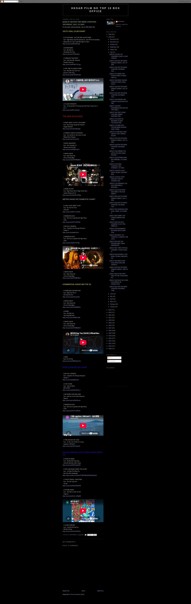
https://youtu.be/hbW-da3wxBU (72, 465)
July (111, 52)
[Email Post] (85, 534)
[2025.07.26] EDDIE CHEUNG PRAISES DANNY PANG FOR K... (118, 82)
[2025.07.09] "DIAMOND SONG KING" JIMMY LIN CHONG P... (119, 211)
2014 (110, 335)
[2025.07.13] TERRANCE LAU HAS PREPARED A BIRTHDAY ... (118, 185)
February (113, 304)
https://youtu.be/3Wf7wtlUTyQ (71, 44)
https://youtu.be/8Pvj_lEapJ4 (71, 110)
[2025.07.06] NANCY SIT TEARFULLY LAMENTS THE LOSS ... (119, 237)
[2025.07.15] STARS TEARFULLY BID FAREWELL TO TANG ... (118, 166)
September (113, 47)
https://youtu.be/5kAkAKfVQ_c (72, 390)
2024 (110, 310)
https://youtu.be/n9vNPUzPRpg (72, 195)
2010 (110, 346)
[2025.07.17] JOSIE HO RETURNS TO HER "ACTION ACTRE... (116, 121)
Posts (111, 357)
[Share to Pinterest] (96, 535)
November (113, 42)
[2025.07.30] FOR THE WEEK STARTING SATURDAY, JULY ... (118, 69)
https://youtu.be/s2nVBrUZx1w (71, 400)
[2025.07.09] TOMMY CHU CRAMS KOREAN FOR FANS (117, 217)
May (111, 296)
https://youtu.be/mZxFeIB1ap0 (71, 129)
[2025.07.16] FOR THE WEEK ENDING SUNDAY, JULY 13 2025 (118, 140)
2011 (110, 343)
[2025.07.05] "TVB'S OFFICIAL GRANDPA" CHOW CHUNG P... (119, 250)
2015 (110, 333)
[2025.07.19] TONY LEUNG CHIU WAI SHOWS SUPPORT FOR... (118, 114)
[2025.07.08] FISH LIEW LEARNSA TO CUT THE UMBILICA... (117, 224)
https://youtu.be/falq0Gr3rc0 (71, 232)
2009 (110, 348)
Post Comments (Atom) (77, 594)
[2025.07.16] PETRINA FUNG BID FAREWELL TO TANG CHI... (118, 159)
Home (83, 591)
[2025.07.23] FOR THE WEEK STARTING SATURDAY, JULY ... (118, 95)
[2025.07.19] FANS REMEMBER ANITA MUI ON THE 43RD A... (119, 108)
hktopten (121, 21)
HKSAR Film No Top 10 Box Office (95, 10)
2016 (110, 330)
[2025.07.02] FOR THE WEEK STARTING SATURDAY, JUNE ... (118, 288)
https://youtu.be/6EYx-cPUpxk (71, 212)
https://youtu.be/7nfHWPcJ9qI (71, 317)
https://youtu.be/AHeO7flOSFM (72, 485)
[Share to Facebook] (94, 535)
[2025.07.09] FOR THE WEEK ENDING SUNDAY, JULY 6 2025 (118, 198)
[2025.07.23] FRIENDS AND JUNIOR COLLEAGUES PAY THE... (119, 101)
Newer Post (66, 591)
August (112, 49)
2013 (110, 338)
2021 (110, 317)
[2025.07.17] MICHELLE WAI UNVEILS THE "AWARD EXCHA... (118, 133)
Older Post (100, 591)
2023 (110, 312)
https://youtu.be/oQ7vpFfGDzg (71, 531)
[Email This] (88, 535)
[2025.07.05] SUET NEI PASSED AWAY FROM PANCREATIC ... (117, 243)
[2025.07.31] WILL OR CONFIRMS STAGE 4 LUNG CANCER (119, 56)
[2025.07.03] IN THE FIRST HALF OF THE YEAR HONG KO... (119, 275)
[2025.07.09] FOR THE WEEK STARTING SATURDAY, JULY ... (118, 204)
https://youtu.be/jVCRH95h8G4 (71, 160)
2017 (110, 328)
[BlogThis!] (90, 535)
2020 (110, 320)
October (112, 44)
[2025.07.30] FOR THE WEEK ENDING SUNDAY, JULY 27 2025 (118, 62)
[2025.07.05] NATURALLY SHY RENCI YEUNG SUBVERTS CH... (119, 256)
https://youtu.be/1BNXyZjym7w (72, 361)
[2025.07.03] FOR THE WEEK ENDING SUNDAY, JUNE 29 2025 (119, 269)
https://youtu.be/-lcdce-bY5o (71, 139)
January (112, 306)
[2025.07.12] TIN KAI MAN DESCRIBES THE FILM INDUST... (117, 191)
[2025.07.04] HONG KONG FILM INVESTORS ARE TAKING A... (117, 262)
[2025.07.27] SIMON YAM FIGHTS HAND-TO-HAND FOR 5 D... (118, 75)
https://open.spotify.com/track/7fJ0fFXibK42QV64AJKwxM (80, 475)
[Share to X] (92, 535)
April (111, 299)
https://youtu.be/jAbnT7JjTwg (71, 243)
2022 (110, 315)
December (113, 39)
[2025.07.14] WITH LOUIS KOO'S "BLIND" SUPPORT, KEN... (118, 172)
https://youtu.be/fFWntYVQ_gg (71, 64)
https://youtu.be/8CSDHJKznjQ (72, 75)
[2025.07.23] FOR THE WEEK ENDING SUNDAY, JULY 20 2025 (118, 88)
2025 (110, 37)
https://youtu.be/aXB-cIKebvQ (71, 446)
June (111, 294)
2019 (110, 323)
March (112, 301)
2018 (110, 325)
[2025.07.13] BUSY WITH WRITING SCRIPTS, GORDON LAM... (117, 179)
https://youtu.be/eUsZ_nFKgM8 (72, 496)
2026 (110, 34)
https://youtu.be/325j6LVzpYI (71, 149)
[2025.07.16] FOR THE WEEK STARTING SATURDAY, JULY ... (118, 146)
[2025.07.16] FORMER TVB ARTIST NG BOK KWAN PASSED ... (118, 153)
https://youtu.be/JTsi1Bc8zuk (71, 54)
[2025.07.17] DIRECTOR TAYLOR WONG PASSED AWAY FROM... (118, 127)
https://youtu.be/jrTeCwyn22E (71, 297)
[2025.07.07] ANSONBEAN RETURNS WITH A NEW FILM (117, 230)
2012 (110, 341)
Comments (112, 361)
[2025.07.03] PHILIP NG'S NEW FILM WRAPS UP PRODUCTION (119, 282)
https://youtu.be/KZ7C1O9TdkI (71, 222)
